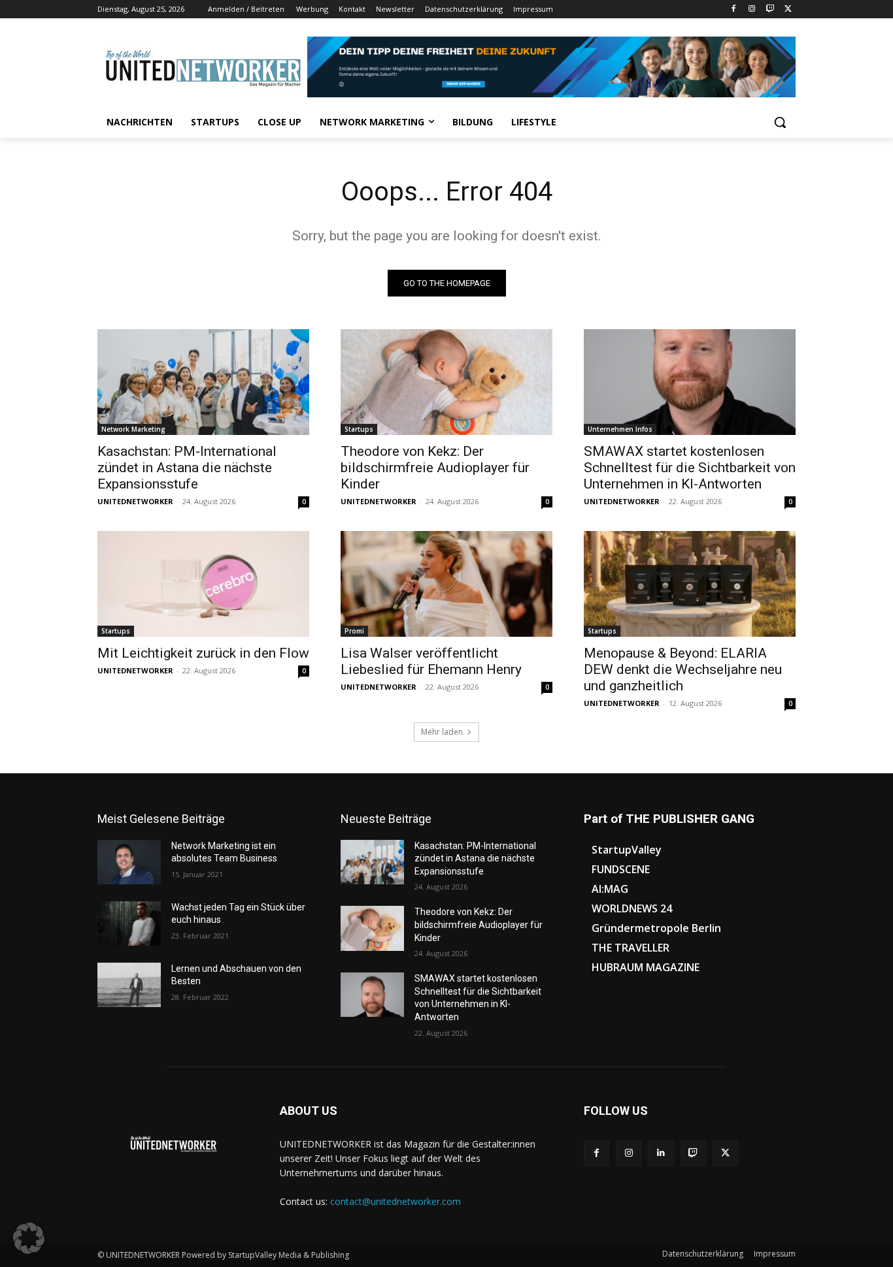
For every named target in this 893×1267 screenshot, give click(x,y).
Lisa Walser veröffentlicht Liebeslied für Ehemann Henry (431, 661)
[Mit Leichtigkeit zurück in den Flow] (203, 584)
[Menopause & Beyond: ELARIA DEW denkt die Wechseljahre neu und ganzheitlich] (690, 584)
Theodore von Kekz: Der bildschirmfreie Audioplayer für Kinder (435, 467)
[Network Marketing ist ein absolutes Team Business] (129, 862)
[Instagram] (752, 9)
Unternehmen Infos (620, 429)
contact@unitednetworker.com (395, 1201)
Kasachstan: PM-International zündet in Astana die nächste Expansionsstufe (187, 467)
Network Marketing (133, 429)
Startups (359, 429)
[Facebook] (733, 9)
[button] (780, 122)
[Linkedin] (660, 1153)
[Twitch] (769, 9)
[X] (788, 9)
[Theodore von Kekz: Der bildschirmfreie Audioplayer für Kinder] (446, 382)
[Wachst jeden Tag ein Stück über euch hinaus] (129, 923)
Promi (354, 630)
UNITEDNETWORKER (135, 501)
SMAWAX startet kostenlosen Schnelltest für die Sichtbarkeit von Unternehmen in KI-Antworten (690, 467)
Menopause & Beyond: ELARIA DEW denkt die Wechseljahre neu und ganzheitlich (683, 669)
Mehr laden (442, 731)
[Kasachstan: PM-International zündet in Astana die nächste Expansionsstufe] (203, 382)
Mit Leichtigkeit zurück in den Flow (203, 653)
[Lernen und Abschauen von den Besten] (129, 985)
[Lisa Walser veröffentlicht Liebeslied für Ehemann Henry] (446, 584)
